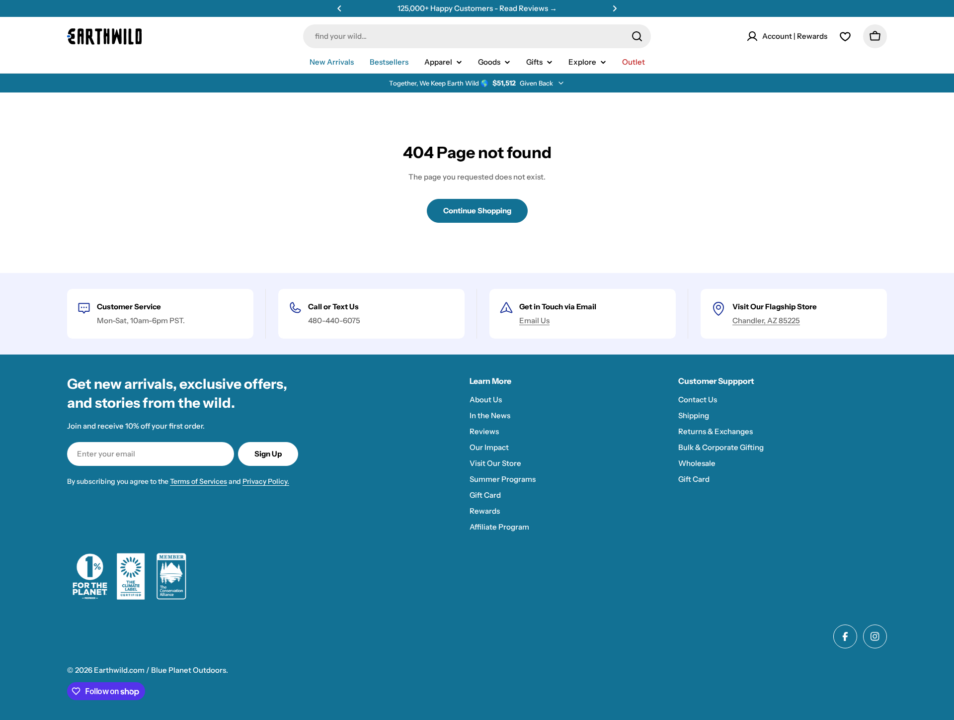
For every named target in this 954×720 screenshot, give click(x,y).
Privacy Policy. (265, 481)
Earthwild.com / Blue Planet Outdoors (160, 670)
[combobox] (477, 36)
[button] (339, 8)
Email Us (534, 320)
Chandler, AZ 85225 (766, 320)
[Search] (637, 36)
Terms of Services (198, 481)
